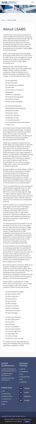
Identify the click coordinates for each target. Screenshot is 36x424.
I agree (27, 421)
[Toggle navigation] (33, 2)
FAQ (3, 391)
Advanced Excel (25, 377)
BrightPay (23, 382)
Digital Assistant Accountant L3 (7, 374)
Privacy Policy (6, 394)
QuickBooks (24, 372)
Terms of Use (6, 399)
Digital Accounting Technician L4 (7, 379)
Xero (21, 374)
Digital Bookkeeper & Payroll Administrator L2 (8, 370)
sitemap (4, 401)
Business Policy (7, 396)
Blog (3, 404)
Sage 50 (22, 369)
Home (3, 20)
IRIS (21, 379)
